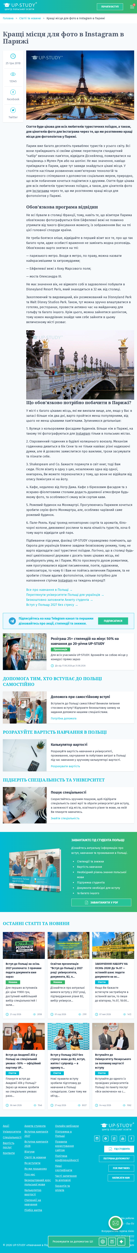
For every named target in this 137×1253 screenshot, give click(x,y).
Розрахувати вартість (65, 766)
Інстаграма (40, 191)
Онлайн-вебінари (67, 1126)
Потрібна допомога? (116, 1158)
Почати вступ (110, 6)
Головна (8, 18)
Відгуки (29, 1151)
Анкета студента (35, 1126)
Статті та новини (30, 18)
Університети (12, 1131)
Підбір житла (33, 1210)
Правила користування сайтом (64, 1146)
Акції (6, 1126)
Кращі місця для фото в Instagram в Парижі (76, 18)
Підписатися (113, 621)
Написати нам (121, 1177)
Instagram (83, 434)
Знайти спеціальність (65, 818)
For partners (121, 1168)
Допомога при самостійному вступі (80, 697)
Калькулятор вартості (69, 744)
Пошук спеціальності (68, 792)
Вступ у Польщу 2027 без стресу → (52, 605)
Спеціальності (12, 1137)
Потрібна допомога (64, 718)
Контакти (9, 1153)
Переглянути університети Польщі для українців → (65, 595)
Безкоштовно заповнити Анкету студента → (59, 600)
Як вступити (32, 1163)
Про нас (29, 1174)
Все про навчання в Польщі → (49, 590)
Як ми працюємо (35, 1168)
